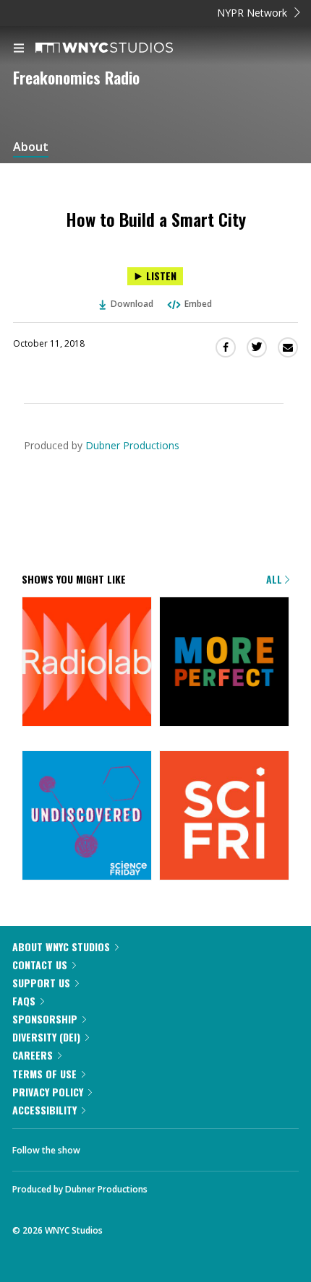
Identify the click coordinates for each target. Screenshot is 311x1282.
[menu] (19, 49)
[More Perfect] (224, 663)
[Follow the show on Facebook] (105, 1146)
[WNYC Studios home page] (122, 48)
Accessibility (44, 1109)
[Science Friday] (224, 816)
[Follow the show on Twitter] (145, 1146)
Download (132, 304)
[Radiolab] (87, 663)
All (275, 578)
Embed (198, 304)
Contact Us (39, 964)
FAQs (23, 1000)
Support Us (41, 982)
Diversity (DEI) (46, 1036)
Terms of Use (44, 1073)
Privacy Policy (47, 1091)
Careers (32, 1054)
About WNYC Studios (61, 946)
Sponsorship (44, 1018)
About (30, 147)
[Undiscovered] (87, 816)
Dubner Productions (132, 445)
